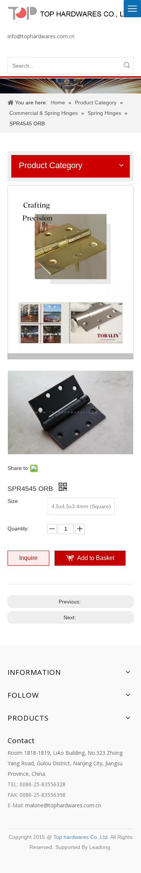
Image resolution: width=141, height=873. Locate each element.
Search (126, 64)
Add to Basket (95, 558)
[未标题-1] (70, 272)
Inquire (28, 558)
